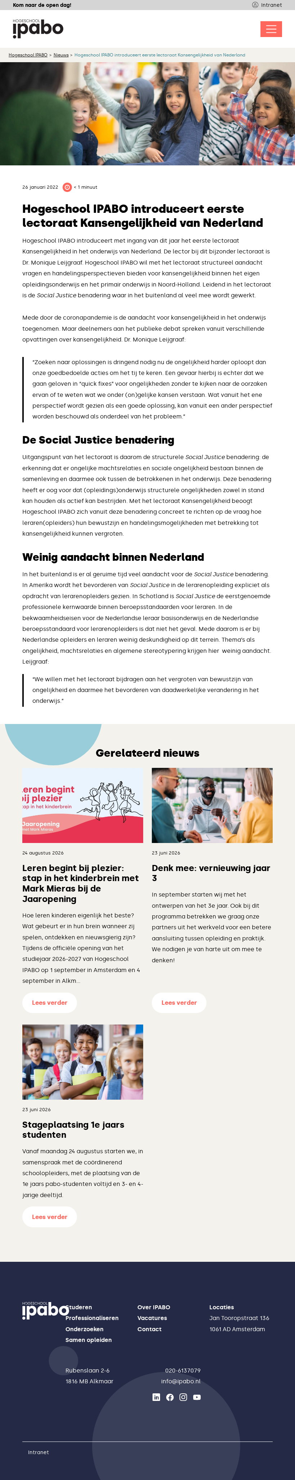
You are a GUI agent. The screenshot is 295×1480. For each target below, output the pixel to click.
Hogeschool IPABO (28, 55)
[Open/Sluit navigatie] (271, 29)
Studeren (78, 1307)
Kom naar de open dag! (42, 5)
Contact (149, 1329)
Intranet (271, 5)
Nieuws (61, 55)
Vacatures (152, 1318)
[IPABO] (38, 28)
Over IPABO (153, 1307)
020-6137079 (183, 1370)
